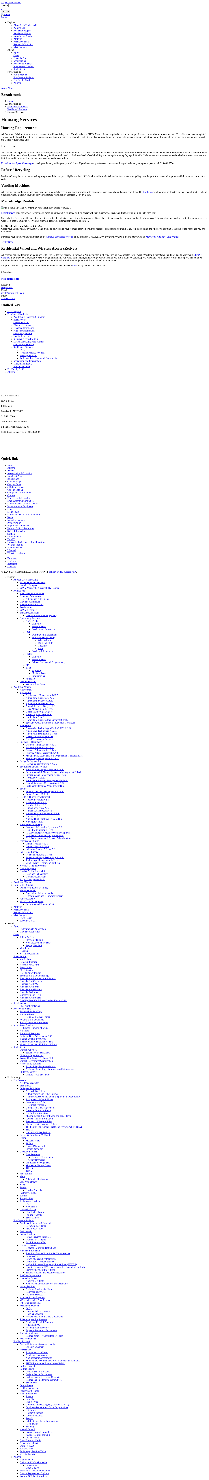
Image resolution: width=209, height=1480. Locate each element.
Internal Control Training (38, 1435)
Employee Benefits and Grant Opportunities (47, 1407)
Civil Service (32, 1402)
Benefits (30, 1399)
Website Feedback (16, 553)
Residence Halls (21, 41)
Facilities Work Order (30, 1388)
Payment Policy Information (39, 1118)
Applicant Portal (15, 476)
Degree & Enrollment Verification (36, 1135)
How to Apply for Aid (30, 973)
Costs (16, 55)
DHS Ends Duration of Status (34, 1028)
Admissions (19, 28)
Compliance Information (19, 492)
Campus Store (14, 484)
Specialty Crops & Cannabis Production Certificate (50, 722)
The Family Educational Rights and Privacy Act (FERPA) (54, 1127)
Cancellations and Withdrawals (41, 1259)
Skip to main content (11, 2)
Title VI (29, 1171)
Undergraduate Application (33, 929)
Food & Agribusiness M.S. (39, 714)
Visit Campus (19, 47)
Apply (16, 52)
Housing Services (28, 355)
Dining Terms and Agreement (40, 1107)
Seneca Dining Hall (35, 1146)
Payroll (29, 1418)
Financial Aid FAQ (29, 984)
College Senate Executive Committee (44, 1377)
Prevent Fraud (32, 1437)
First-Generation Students (32, 593)
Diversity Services (28, 1151)
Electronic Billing (34, 940)
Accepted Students (22, 63)
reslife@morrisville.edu (12, 293)
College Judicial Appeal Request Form (44, 1336)
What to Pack (44, 640)
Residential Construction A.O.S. (41, 764)
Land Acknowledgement (38, 1162)
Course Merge (26, 1385)
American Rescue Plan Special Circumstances (48, 1253)
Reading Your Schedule (37, 1327)
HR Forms (31, 1410)
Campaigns (31, 1465)
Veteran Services (28, 681)
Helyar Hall (7, 287)
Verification (25, 959)
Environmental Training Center (22, 503)
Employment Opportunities (20, 501)
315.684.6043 (8, 298)
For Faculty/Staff (21, 80)
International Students (23, 66)
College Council (27, 1366)
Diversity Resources (35, 1160)
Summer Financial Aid (30, 995)
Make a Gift (13, 512)
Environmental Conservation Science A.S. (46, 775)
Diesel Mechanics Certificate (39, 736)
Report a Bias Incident (18, 525)
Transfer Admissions (29, 612)
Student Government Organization (36, 1061)
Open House (26, 918)
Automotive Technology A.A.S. (41, 731)
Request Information (23, 44)
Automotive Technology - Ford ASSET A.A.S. (48, 728)
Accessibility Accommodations (41, 1066)
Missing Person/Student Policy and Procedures (48, 1116)
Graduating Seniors (22, 333)
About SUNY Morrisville (25, 25)
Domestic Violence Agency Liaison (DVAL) (47, 1404)
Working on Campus (36, 1239)
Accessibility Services (30, 1063)
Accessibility (70, 571)
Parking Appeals (34, 1190)
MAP (28, 665)
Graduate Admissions (30, 601)
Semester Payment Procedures (40, 1270)
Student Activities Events (38, 1052)
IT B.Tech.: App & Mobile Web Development (48, 832)
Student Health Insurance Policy (41, 1124)
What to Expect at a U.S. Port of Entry (38, 1044)
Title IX (11, 539)
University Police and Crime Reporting (26, 542)
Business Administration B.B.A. (41, 750)
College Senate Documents (39, 1374)
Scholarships (19, 61)
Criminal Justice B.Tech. (37, 846)
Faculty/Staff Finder (29, 1391)
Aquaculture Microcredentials (40, 893)
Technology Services (30, 1201)
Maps (22, 1176)
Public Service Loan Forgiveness (42, 1421)
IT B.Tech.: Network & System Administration (48, 838)
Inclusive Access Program (25, 339)
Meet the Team (39, 626)
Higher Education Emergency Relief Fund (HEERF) (51, 1264)
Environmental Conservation (33, 766)
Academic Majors (22, 30)
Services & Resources (42, 651)
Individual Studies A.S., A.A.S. (41, 849)
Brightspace (13, 479)
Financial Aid (19, 58)
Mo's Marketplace (28, 1182)
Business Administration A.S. (40, 747)
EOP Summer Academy (43, 637)
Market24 (148, 192)
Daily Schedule (45, 643)
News (10, 517)
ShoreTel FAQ (27, 1446)
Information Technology (31, 824)
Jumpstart (30, 678)
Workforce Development (31, 901)
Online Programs (28, 868)
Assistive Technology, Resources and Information (50, 1069)
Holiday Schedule (34, 1413)
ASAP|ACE (32, 621)
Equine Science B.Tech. (37, 794)
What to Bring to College (32, 1019)
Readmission (26, 607)
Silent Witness (32, 1217)
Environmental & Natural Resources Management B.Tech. (54, 772)
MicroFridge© (8, 213)
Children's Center (15, 487)
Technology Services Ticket (33, 1451)
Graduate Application (30, 931)
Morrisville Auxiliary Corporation (23, 514)
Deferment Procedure (36, 1105)
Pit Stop (29, 1143)
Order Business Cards (30, 1440)
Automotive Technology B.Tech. (42, 733)
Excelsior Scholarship (30, 1006)
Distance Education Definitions (41, 1248)
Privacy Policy (14, 523)
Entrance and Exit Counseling (34, 975)
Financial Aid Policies (30, 997)
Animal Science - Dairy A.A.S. (41, 706)
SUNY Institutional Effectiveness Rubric (45, 1363)
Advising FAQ (33, 1325)
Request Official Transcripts (20, 528)
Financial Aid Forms (29, 986)
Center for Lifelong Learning (34, 887)
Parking (23, 1187)
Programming (38, 676)
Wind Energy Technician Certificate (43, 863)
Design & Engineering (30, 761)
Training (30, 1426)
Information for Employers (20, 506)
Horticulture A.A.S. (35, 717)
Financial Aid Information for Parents (38, 978)
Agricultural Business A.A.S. (40, 698)
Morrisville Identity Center (38, 1165)
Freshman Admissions (30, 596)
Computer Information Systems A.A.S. (44, 827)
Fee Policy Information (37, 1113)
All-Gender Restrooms (37, 1179)
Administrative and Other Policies (42, 1094)
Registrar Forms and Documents (41, 1330)
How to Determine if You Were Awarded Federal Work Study (55, 1267)
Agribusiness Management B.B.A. (42, 695)
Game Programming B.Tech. (40, 830)
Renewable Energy (29, 852)
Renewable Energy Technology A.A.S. (45, 857)
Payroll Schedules (34, 1415)
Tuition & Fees (27, 937)
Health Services (21, 336)
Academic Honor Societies (32, 582)
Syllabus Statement (35, 1347)
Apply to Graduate (35, 1281)
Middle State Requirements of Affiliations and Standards (53, 1360)
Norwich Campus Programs (33, 865)
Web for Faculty (15, 545)
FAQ (40, 648)
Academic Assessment (36, 1355)
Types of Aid (26, 967)
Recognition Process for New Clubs (37, 1058)
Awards (29, 1396)
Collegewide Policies (30, 1088)
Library (11, 509)
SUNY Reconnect (28, 610)
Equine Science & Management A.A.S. (45, 791)
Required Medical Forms (38, 1017)
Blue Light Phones (35, 1212)
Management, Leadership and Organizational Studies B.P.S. (54, 755)
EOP (28, 632)
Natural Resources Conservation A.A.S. (45, 783)
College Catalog (15, 490)
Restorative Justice (28, 1193)
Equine (23, 788)
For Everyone (20, 74)
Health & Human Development (35, 797)
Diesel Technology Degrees (39, 711)
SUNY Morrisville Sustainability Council (39, 588)
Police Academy (27, 898)
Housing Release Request (32, 352)
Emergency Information (18, 498)
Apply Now (7, 88)
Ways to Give (32, 1468)
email (75, 265)
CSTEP (29, 654)
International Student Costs (33, 1039)
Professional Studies (29, 841)
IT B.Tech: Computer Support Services (44, 835)
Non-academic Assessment (39, 1358)
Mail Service (26, 1173)
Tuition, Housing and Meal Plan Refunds (45, 1272)
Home (10, 101)
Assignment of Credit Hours (39, 1099)
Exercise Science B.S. (36, 805)
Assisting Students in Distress (40, 1289)
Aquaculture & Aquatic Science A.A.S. (45, 769)
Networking (31, 1206)
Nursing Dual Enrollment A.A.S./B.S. (44, 819)
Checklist (42, 645)
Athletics (17, 39)
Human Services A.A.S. (37, 808)
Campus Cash (32, 1256)
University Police (28, 1209)
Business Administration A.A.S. (41, 744)
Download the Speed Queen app (17, 163)
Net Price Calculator (29, 953)
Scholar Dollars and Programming (48, 662)
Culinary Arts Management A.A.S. (42, 753)
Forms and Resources (30, 1033)
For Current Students (23, 77)
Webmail (11, 550)
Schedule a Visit (27, 920)
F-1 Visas (24, 1030)
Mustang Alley (33, 1140)
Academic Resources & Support (29, 317)
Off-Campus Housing (23, 344)
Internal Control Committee (39, 1432)
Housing (24, 951)
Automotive (25, 725)
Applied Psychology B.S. (38, 799)
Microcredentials (28, 890)
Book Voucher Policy (36, 1102)
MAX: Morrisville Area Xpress (28, 341)
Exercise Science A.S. (36, 802)
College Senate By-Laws (38, 1371)
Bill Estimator (26, 970)
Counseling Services (35, 1292)
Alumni (17, 83)
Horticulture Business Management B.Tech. (47, 720)
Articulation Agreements (37, 599)
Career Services (21, 322)
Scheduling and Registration (27, 361)
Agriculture (25, 692)
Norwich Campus (15, 520)
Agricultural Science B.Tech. (40, 703)
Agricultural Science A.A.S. (39, 700)
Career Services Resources (38, 1237)
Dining (23, 1138)
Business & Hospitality (31, 742)
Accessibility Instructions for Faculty (37, 1344)
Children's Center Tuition (38, 1074)
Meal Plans (25, 948)
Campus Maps (14, 481)
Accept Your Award (29, 964)
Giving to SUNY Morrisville (33, 1462)
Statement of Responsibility (39, 1121)
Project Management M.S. (32, 879)
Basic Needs (19, 319)
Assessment (25, 1349)
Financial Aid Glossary (31, 989)
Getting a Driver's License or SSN (36, 1036)
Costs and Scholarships (37, 874)
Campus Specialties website (59, 236)
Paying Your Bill (34, 945)
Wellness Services (34, 1294)
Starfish (11, 534)
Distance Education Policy (38, 1110)
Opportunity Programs (30, 618)
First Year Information (24, 330)
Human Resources (28, 1393)
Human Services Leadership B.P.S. (43, 813)
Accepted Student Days (31, 1011)
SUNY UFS (32, 1382)
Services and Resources (43, 629)
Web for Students (21, 366)
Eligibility (36, 623)
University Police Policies (38, 1132)
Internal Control (27, 1429)
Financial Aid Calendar (31, 981)
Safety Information (16, 531)
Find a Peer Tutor (34, 1228)
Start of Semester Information (34, 1022)
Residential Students (17, 109)
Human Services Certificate (39, 810)
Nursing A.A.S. (33, 816)
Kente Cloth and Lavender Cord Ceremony (47, 1283)
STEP (29, 667)
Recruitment (31, 1424)
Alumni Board (27, 1459)
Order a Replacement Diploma (34, 1473)
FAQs (22, 350)
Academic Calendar (29, 1083)
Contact (11, 495)
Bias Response (33, 1154)
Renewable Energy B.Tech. (39, 854)
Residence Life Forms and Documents (38, 358)
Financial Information (23, 328)
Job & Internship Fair (36, 1242)
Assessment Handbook (37, 1352)
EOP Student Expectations (44, 634)
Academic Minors (22, 33)
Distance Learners (22, 325)
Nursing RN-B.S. (34, 821)
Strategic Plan (14, 536)
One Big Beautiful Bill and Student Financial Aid (43, 1000)
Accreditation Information (19, 473)
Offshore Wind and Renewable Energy (44, 896)
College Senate (27, 1369)
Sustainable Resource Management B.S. (45, 786)
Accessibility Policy (35, 1091)
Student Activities (28, 1050)
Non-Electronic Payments (38, 942)
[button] (1, 8)
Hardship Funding (28, 962)
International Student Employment (36, 1041)
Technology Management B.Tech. (42, 758)
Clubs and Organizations (31, 1055)
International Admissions (31, 604)
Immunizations (27, 1014)
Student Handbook (22, 363)
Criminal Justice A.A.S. (37, 843)
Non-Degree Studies (23, 36)
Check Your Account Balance (40, 1261)
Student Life (19, 69)
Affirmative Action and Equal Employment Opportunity (53, 1096)
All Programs (26, 689)
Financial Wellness (29, 992)
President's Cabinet (29, 1443)
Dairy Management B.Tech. (39, 709)
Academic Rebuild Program (39, 1322)
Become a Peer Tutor (36, 1226)
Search (4, 5)
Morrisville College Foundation (35, 1470)
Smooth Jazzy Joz (34, 1149)
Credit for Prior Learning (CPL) (41, 615)
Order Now (7, 242)
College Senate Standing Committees (44, 1380)
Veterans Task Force (35, 684)
